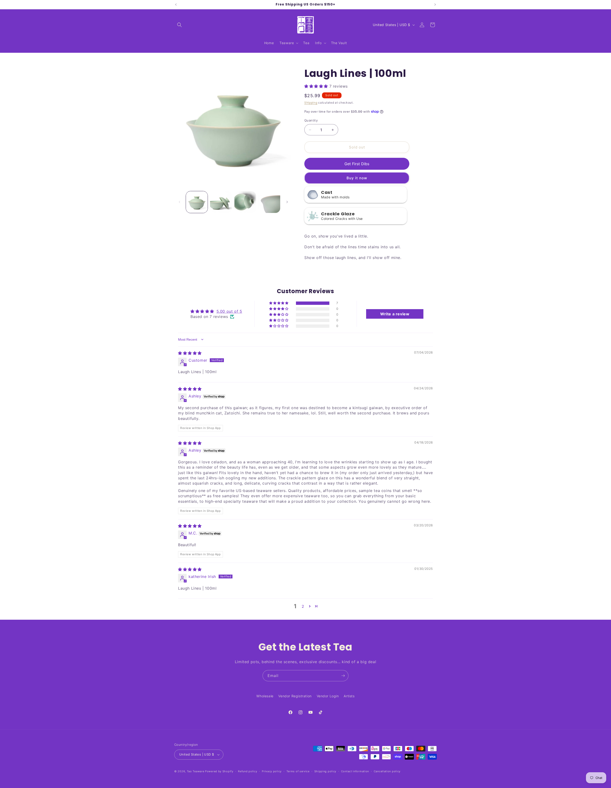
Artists (349, 696)
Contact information (355, 771)
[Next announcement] (435, 4)
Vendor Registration (294, 696)
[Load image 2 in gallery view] (221, 202)
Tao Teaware (195, 771)
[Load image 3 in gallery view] (245, 202)
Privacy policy (272, 771)
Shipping (310, 102)
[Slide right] (287, 202)
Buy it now (357, 178)
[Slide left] (179, 202)
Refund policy (247, 771)
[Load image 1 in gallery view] (197, 202)
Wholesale (264, 696)
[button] (179, 25)
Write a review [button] (394, 314)
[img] (190, 353)
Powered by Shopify (219, 771)
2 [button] (303, 606)
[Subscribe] (343, 675)
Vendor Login (328, 696)
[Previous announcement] (176, 4)
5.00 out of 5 (229, 311)
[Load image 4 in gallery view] (269, 202)
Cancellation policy (387, 771)
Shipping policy (325, 771)
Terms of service (298, 771)
